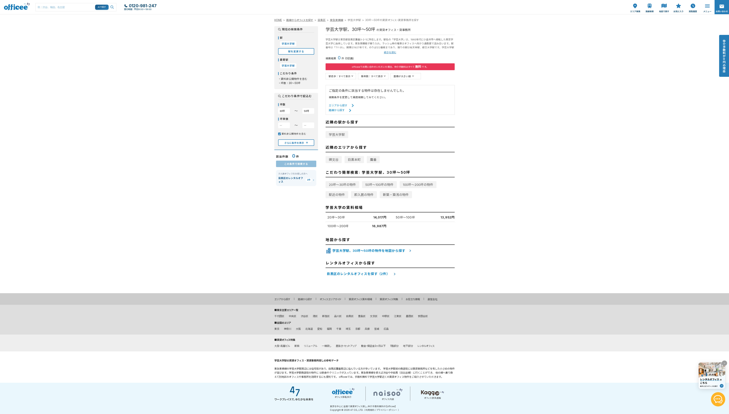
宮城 (376, 328)
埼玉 (348, 328)
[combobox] (76, 7)
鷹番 (373, 160)
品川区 (338, 316)
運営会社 (432, 299)
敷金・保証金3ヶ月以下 (373, 345)
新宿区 (326, 316)
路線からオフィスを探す (299, 20)
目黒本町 (354, 160)
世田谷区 (423, 316)
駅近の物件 (337, 195)
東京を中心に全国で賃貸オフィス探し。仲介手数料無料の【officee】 (363, 406)
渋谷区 (304, 316)
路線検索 (649, 2)
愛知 (319, 328)
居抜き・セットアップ (346, 345)
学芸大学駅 (337, 135)
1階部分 (394, 345)
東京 (276, 328)
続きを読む (390, 52)
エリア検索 (635, 4)
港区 (315, 316)
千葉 (338, 328)
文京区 (373, 316)
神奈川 (287, 328)
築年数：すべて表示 (372, 76)
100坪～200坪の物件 (418, 185)
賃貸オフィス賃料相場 (360, 299)
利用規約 (370, 410)
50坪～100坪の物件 (379, 185)
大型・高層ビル (282, 345)
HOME (278, 20)
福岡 (329, 328)
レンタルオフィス (426, 345)
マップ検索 (664, 4)
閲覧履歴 (692, 2)
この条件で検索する (296, 164)
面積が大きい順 (402, 76)
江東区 (397, 316)
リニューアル (310, 345)
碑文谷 (333, 160)
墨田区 (409, 316)
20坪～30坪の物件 (342, 185)
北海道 (309, 328)
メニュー (706, 2)
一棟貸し (326, 345)
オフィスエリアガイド (330, 299)
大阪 (298, 328)
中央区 (292, 316)
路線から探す (337, 110)
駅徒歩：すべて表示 (339, 76)
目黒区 (322, 20)
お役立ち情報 (413, 299)
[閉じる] (724, 363)
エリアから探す (338, 105)
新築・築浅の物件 (396, 195)
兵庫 (367, 328)
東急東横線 (336, 20)
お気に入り (678, 4)
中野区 (385, 316)
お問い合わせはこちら (722, 6)
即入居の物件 (364, 195)
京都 (357, 328)
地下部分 (408, 345)
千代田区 (279, 316)
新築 (296, 345)
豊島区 (361, 316)
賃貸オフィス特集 (389, 299)
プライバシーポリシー (386, 410)
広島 (386, 328)
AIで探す (102, 7)
